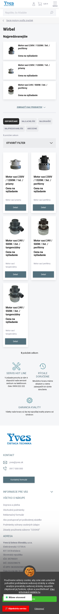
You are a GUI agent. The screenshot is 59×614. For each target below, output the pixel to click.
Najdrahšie (45, 121)
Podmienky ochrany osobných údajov (21, 524)
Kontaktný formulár (19, 480)
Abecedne (32, 128)
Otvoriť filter (15, 142)
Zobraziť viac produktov (29, 107)
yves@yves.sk (16, 462)
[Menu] (55, 4)
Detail (15, 207)
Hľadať (52, 12)
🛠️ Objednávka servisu (15, 608)
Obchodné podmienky (13, 510)
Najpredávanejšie (14, 128)
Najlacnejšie (28, 121)
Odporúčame (11, 121)
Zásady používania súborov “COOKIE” (21, 529)
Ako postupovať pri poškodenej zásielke (22, 520)
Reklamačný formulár (13, 515)
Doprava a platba (11, 505)
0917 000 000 (16, 468)
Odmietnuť (39, 609)
